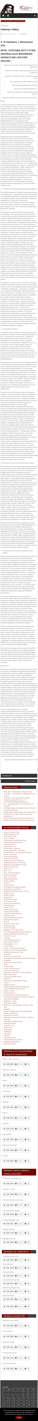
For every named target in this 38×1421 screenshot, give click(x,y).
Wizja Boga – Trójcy (10, 1001)
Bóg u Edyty (7, 1033)
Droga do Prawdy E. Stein (11, 832)
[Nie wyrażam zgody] (36, 1414)
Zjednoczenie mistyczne (11, 919)
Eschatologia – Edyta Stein (12, 848)
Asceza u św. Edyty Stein (11, 858)
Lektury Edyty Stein (9, 844)
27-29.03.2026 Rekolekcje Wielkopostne (16, 802)
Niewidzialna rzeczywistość (12, 889)
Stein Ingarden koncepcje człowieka (15, 887)
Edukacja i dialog (9, 895)
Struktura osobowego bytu (12, 903)
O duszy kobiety (8, 966)
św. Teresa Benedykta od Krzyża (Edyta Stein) (13, 21)
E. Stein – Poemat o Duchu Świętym (14, 948)
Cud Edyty (7, 938)
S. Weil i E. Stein (8, 907)
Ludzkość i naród (9, 915)
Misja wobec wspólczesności (13, 962)
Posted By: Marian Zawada (9, 34)
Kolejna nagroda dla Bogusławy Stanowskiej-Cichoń (20, 812)
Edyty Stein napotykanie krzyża (13, 1021)
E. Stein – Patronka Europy (12, 968)
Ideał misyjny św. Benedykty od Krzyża (15, 980)
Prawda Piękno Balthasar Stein (13, 842)
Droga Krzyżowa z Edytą (11, 911)
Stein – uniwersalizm (10, 877)
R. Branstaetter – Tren (10, 944)
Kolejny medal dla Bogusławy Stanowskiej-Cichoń (19, 820)
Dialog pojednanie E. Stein (11, 834)
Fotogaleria (7, 960)
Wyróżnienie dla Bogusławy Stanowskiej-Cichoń (18, 818)
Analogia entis (7, 775)
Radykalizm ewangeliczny (11, 1041)
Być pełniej (7, 954)
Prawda (6, 983)
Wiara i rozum (8, 1027)
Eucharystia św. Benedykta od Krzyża (15, 840)
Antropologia (8, 1029)
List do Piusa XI (8, 946)
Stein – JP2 (7, 871)
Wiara (5, 964)
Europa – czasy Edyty (10, 854)
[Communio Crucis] (3, 15)
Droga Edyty (7, 1031)
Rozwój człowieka (9, 926)
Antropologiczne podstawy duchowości (16, 995)
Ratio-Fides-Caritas (9, 1044)
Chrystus (6, 883)
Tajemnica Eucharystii (10, 909)
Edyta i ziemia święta (10, 974)
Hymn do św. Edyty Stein (11, 970)
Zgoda (19, 1417)
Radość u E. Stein (9, 991)
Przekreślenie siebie (10, 1023)
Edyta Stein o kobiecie (10, 1003)
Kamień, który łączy (10, 936)
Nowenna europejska (10, 875)
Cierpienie (7, 1035)
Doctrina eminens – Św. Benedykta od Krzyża (17, 852)
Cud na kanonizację (10, 1037)
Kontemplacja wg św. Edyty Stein (14, 860)
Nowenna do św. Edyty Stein (12, 956)
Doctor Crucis (8, 869)
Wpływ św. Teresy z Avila (11, 924)
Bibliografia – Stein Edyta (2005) (13, 930)
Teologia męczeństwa (10, 856)
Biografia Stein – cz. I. (10, 846)
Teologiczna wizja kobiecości (13, 913)
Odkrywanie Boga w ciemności (13, 1039)
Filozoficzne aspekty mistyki (12, 976)
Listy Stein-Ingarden (10, 928)
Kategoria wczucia (9, 985)
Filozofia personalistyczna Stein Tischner (16, 891)
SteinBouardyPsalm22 (11, 879)
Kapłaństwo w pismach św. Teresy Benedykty (18, 972)
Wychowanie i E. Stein (10, 899)
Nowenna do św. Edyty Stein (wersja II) (15, 950)
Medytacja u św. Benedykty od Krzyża (15, 865)
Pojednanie (7, 978)
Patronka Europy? (9, 905)
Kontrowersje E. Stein (10, 836)
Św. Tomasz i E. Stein (10, 901)
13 (14, 1399)
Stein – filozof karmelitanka (12, 873)
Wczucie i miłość (9, 885)
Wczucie (6, 921)
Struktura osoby (30, 781)
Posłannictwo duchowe (11, 1015)
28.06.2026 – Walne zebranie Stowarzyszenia (17, 792)
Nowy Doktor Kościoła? (11, 942)
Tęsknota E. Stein (9, 1025)
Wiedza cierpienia (9, 881)
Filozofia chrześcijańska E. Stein (13, 952)
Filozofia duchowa (9, 993)
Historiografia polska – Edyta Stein (14, 850)
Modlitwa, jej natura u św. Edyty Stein (15, 862)
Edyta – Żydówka (9, 838)
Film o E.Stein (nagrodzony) (12, 940)
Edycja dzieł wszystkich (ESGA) (13, 917)
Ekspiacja (7, 1009)
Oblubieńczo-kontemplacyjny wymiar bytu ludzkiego (20, 958)
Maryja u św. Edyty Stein (11, 867)
